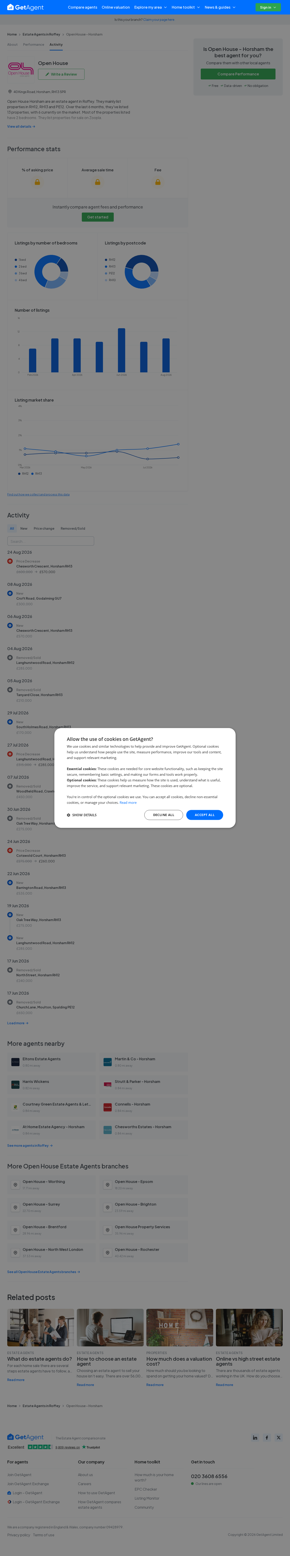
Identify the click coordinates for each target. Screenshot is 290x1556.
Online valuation (116, 7)
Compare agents (82, 7)
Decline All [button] (163, 815)
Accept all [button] (205, 815)
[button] (82, 814)
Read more (128, 802)
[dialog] (145, 778)
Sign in (265, 7)
